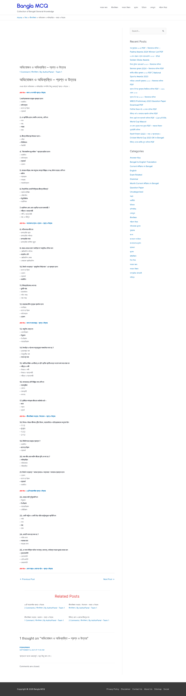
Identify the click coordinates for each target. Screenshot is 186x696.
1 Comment (25, 72)
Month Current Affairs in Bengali (144, 183)
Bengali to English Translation (143, 162)
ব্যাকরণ (132, 247)
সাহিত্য (132, 277)
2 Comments (29, 608)
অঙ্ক (131, 196)
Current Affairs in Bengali (141, 166)
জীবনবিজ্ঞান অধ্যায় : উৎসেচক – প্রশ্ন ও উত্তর (41, 416)
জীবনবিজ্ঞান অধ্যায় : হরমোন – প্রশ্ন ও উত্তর (38, 617)
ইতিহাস (144, 7)
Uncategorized (136, 192)
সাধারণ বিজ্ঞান (126, 7)
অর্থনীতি (132, 200)
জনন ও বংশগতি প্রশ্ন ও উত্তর (36, 92)
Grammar (134, 179)
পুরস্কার (132, 230)
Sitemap (158, 689)
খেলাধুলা (152, 7)
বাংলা (131, 234)
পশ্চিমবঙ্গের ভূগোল (135, 226)
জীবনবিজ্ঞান (114, 7)
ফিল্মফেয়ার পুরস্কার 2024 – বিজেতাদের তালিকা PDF (147, 68)
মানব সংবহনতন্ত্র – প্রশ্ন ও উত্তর (37, 323)
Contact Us (137, 689)
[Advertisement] (67, 46)
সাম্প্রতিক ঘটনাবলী (136, 273)
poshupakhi (25, 647)
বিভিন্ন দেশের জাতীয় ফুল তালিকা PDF (142, 142)
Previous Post (27, 579)
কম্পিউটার (133, 209)
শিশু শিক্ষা (133, 260)
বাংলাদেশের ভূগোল (135, 243)
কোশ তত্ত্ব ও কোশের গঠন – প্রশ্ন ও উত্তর (40, 568)
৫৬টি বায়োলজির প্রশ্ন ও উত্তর (36, 491)
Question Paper (137, 187)
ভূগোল (136, 7)
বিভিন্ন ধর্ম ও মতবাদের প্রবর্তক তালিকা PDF (144, 113)
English (133, 170)
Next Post (108, 579)
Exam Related (136, 175)
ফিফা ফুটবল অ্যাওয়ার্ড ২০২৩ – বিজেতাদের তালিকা (145, 64)
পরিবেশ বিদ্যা (163, 7)
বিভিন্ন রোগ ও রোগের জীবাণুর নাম (79, 617)
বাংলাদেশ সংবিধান (135, 239)
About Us (148, 689)
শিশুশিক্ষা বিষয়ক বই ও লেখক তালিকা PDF (143, 109)
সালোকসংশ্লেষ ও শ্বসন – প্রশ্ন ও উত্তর (39, 223)
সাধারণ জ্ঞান (103, 7)
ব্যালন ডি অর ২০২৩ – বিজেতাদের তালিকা (143, 97)
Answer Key (135, 158)
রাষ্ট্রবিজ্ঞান (133, 256)
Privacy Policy (113, 689)
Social (166, 689)
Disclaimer (125, 689)
